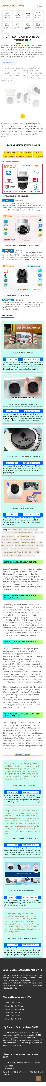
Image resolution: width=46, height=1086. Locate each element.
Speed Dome (20, 156)
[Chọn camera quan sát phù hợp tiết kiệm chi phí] (42, 21)
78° (21, 152)
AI (41, 152)
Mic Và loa (7, 152)
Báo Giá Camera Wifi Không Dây (23, 786)
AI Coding (29, 156)
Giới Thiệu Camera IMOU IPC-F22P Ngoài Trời (18, 555)
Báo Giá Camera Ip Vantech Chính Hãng (24, 549)
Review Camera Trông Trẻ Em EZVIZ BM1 (23, 404)
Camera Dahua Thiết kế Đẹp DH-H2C (25, 530)
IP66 (35, 156)
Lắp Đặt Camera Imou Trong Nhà (23, 38)
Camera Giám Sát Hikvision (14, 1009)
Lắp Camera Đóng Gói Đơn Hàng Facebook (23, 938)
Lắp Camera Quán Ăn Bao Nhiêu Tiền (23, 838)
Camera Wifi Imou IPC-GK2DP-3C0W (16, 295)
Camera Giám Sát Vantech (14, 1006)
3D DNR (40, 156)
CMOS (5, 156)
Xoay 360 (11, 156)
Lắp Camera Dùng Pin (10, 161)
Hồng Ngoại (27, 152)
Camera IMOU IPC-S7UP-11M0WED (15, 196)
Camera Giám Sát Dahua (13, 1003)
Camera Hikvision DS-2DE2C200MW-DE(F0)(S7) (18, 540)
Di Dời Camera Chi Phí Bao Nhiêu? (23, 891)
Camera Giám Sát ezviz (13, 1019)
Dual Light (15, 152)
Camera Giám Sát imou (13, 1015)
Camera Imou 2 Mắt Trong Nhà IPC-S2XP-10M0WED (20, 552)
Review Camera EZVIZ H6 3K (23, 508)
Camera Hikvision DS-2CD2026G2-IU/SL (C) (17, 533)
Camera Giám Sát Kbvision (14, 1012)
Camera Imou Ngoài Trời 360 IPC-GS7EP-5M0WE (20, 245)
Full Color (36, 152)
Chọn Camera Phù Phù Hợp (23, 353)
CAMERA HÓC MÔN (7, 5)
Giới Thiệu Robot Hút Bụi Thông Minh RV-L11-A (23, 456)
